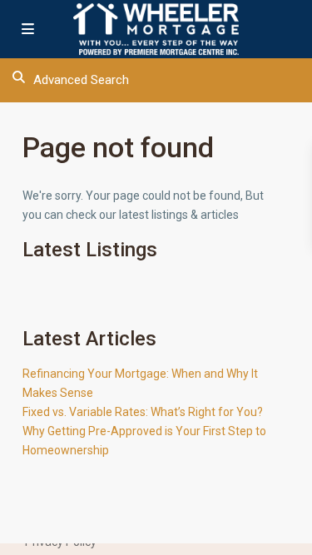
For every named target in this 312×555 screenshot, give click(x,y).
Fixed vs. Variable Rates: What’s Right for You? (142, 412)
